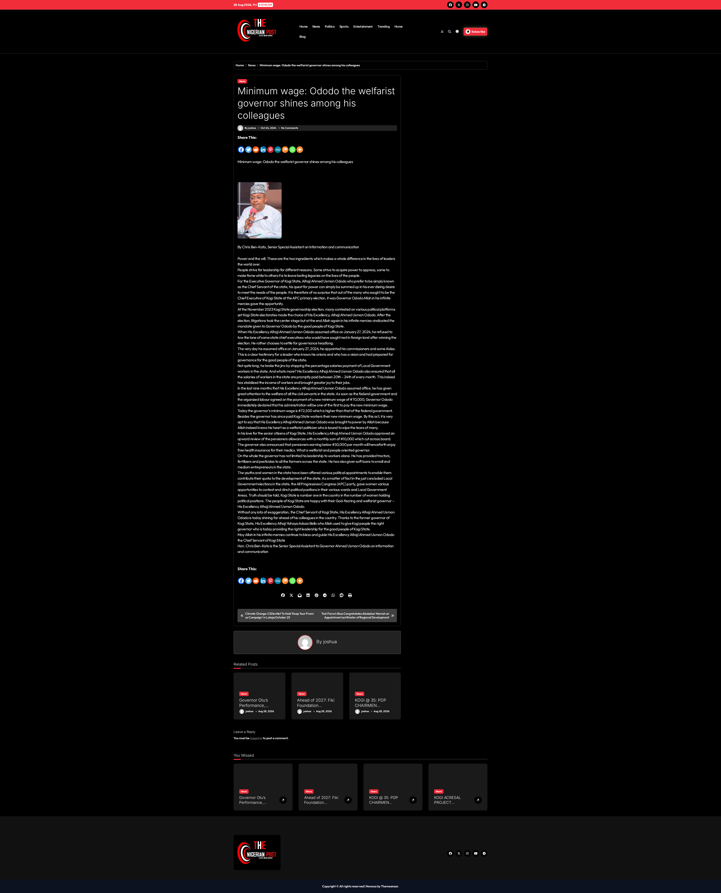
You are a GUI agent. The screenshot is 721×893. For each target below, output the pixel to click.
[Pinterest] (270, 147)
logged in (256, 738)
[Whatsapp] (292, 147)
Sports (343, 26)
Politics (330, 26)
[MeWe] (278, 147)
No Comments (289, 128)
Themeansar (389, 886)
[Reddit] (256, 147)
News (316, 26)
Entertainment (363, 26)
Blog (302, 36)
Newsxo (371, 886)
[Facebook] (241, 147)
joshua (330, 641)
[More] (299, 147)
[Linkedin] (263, 147)
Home (303, 26)
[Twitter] (248, 147)
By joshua (250, 128)
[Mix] (285, 147)
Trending (383, 26)
